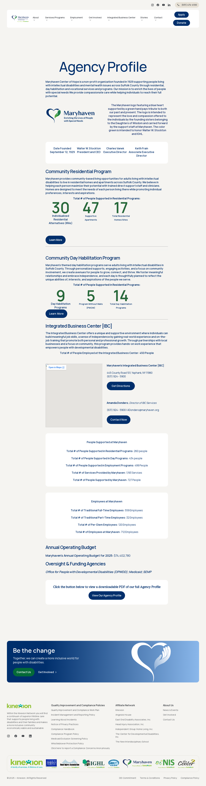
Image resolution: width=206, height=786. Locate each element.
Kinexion (120, 710)
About (36, 17)
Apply (181, 14)
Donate (181, 22)
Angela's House (123, 714)
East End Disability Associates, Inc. (133, 719)
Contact (158, 17)
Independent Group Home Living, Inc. (134, 729)
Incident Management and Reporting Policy (73, 714)
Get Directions (121, 386)
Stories (144, 17)
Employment (76, 17)
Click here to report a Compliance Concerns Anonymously (80, 748)
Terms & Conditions (150, 777)
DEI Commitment (127, 777)
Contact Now (118, 419)
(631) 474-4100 (189, 4)
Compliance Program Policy (65, 733)
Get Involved (95, 17)
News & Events (170, 710)
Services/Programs (55, 17)
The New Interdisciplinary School (132, 741)
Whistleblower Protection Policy (67, 743)
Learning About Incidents (64, 719)
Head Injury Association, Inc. (130, 724)
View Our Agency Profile (106, 595)
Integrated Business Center (121, 17)
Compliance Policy (190, 777)
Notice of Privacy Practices (64, 724)
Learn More (55, 240)
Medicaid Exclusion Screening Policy (69, 738)
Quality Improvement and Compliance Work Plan (75, 710)
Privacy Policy (170, 777)
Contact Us (24, 672)
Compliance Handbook (62, 729)
